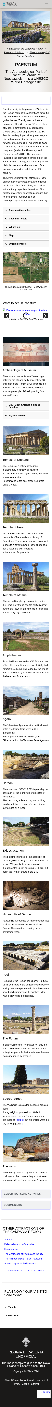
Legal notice (41, 1380)
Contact (16, 1380)
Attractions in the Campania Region (25, 48)
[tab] (26, 100)
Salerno (8, 1239)
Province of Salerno (14, 52)
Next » (41, 1270)
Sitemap (35, 1384)
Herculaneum (11, 1249)
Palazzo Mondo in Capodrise (19, 1244)
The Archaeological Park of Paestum (33, 54)
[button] (6, 315)
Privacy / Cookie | (22, 1384)
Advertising (27, 1380)
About (7, 1380)
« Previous (13, 1270)
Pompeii (19, 1120)
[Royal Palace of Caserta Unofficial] (11, 4)
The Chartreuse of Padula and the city (23, 1254)
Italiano (47, 1392)
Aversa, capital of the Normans (20, 1263)
